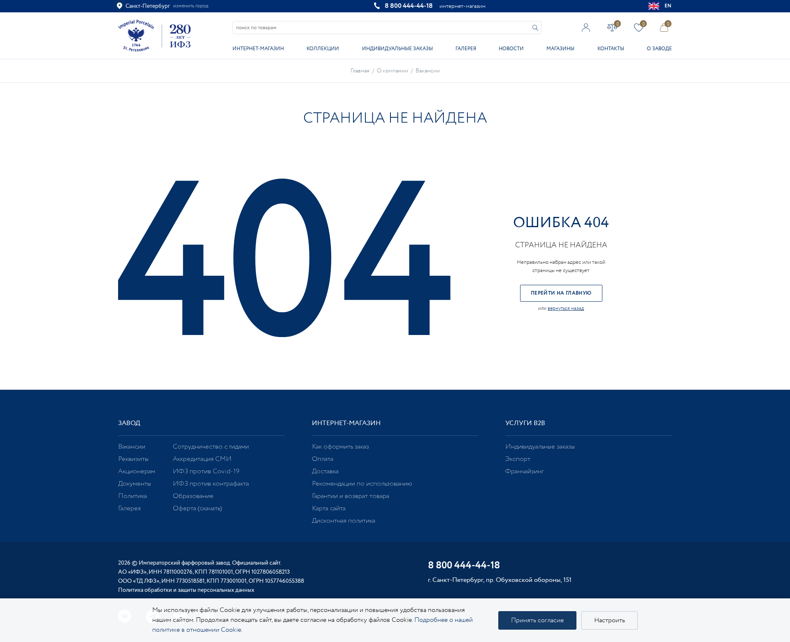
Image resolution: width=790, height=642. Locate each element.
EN (668, 5)
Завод (129, 423)
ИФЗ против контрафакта (211, 483)
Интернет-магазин (258, 48)
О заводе (659, 48)
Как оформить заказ (340, 446)
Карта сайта (329, 508)
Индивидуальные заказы (397, 48)
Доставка (325, 471)
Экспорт (517, 459)
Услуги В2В (525, 423)
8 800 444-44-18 (409, 6)
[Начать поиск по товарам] (535, 27)
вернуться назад (566, 308)
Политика (132, 496)
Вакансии (131, 446)
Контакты (610, 48)
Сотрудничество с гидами (211, 446)
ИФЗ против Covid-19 (206, 471)
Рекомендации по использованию (362, 483)
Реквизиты (133, 459)
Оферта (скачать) (197, 508)
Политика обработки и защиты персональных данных (186, 590)
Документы (134, 483)
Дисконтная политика (343, 521)
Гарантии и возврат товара (350, 496)
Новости (511, 48)
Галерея (465, 48)
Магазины (560, 48)
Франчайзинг (524, 471)
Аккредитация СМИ (202, 459)
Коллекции (323, 48)
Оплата (322, 459)
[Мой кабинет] (586, 27)
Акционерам (136, 471)
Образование (193, 496)
